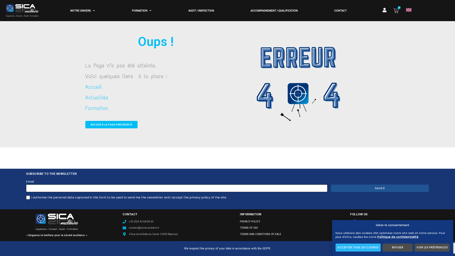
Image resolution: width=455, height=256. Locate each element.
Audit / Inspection (201, 10)
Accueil (93, 87)
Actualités (96, 97)
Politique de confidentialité (397, 237)
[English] (409, 10)
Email (31, 182)
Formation (139, 10)
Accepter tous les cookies (358, 247)
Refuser (397, 247)
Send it (380, 188)
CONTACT (130, 214)
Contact (340, 10)
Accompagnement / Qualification (274, 10)
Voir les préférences (432, 247)
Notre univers (80, 10)
